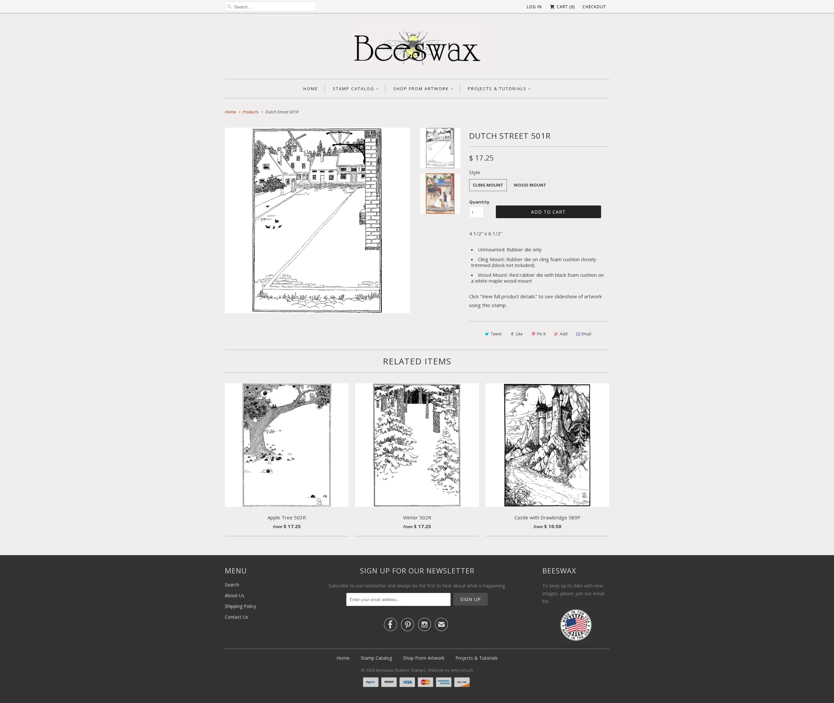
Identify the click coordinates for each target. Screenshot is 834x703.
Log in (534, 6)
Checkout (594, 6)
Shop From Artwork (421, 88)
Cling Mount (488, 185)
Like (519, 334)
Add (564, 334)
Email (586, 334)
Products (250, 112)
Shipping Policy (240, 606)
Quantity (479, 202)
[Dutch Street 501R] (317, 220)
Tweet (496, 334)
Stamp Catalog (353, 88)
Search (232, 585)
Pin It (541, 334)
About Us (234, 595)
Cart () (565, 6)
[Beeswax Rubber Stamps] (417, 47)
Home (310, 88)
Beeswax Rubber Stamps (401, 670)
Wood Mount (530, 185)
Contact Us (236, 617)
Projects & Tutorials (497, 88)
